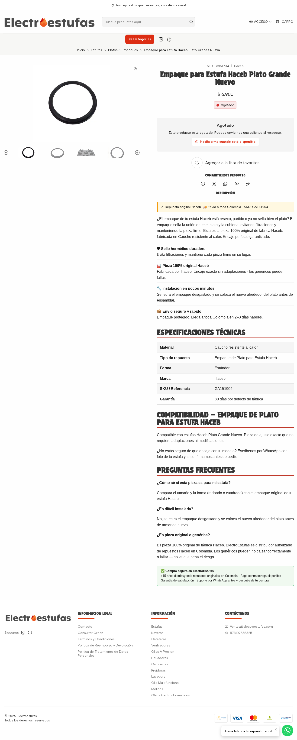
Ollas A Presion (162, 652)
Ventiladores (160, 645)
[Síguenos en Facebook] (169, 39)
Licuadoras (159, 658)
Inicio (81, 50)
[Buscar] (191, 21)
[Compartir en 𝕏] (214, 184)
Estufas (96, 50)
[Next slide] (136, 152)
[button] (139, 39)
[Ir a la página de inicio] (49, 22)
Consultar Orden (90, 633)
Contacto (85, 627)
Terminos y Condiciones (96, 639)
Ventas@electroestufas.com (251, 627)
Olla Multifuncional (165, 683)
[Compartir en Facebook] (203, 184)
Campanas (159, 664)
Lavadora (158, 676)
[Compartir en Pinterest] (237, 184)
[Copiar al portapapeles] (248, 184)
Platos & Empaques (123, 50)
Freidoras (158, 670)
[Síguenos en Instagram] (160, 39)
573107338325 (241, 633)
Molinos (157, 689)
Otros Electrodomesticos (170, 695)
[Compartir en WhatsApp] (225, 184)
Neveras (157, 633)
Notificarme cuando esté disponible (227, 141)
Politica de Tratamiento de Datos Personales (103, 654)
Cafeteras (158, 639)
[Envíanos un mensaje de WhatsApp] (287, 730)
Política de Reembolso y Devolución (105, 645)
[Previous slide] (6, 152)
